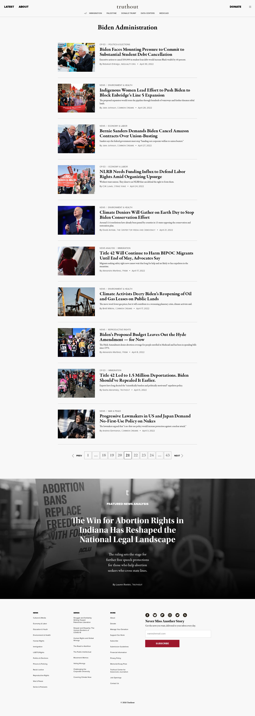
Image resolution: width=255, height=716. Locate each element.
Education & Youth (40, 629)
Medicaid (164, 13)
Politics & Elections (119, 44)
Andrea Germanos (111, 430)
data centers (148, 13)
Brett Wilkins (108, 308)
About (23, 7)
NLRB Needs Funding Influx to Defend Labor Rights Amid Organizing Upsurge (142, 174)
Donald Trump (128, 13)
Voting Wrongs (79, 663)
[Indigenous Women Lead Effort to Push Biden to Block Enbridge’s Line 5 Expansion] (76, 98)
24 (152, 455)
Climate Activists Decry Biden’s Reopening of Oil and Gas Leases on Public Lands (145, 296)
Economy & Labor (117, 126)
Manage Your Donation (119, 629)
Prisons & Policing (40, 664)
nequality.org (128, 64)
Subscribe (114, 641)
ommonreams (125, 108)
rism (125, 271)
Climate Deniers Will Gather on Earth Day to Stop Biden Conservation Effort (147, 215)
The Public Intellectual (82, 652)
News (102, 85)
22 (136, 455)
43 (168, 455)
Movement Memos (80, 657)
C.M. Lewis (108, 186)
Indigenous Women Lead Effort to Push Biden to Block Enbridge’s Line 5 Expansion (145, 93)
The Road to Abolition (82, 646)
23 (144, 455)
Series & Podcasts (40, 687)
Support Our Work (117, 635)
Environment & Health (120, 85)
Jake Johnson (109, 107)
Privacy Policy (115, 658)
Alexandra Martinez (112, 270)
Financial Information (118, 652)
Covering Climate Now (82, 677)
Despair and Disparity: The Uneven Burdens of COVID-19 (83, 630)
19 (112, 455)
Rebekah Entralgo (111, 64)
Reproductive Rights (119, 329)
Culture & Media (39, 618)
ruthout (125, 390)
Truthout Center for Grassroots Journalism (119, 670)
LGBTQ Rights (38, 652)
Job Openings (115, 677)
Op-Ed (103, 44)
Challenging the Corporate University (81, 670)
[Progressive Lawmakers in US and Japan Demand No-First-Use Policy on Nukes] (76, 424)
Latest (9, 7)
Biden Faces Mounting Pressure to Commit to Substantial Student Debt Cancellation (142, 52)
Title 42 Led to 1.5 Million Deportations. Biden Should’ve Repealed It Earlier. (144, 378)
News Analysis (107, 248)
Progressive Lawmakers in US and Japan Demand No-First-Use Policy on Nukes (145, 418)
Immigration (95, 13)
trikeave (120, 186)
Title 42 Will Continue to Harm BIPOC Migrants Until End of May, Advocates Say (146, 256)
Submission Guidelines (119, 646)
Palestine (112, 13)
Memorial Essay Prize (118, 664)
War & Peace (114, 411)
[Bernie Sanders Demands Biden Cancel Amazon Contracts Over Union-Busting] (76, 138)
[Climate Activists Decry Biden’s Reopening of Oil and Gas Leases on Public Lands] (76, 301)
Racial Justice (38, 669)
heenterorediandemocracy (136, 230)
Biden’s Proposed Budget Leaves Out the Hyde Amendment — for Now (143, 337)
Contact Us (114, 683)
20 (120, 455)
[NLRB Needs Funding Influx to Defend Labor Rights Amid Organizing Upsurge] (76, 179)
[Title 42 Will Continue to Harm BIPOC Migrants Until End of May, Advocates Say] (76, 261)
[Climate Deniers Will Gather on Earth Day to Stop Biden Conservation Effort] (76, 220)
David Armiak (109, 230)
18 (104, 455)
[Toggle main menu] (248, 7)
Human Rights (38, 641)
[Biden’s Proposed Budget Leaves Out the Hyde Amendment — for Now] (76, 342)
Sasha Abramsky (111, 390)
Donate (235, 7)
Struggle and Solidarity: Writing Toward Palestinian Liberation (82, 620)
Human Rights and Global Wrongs (83, 639)
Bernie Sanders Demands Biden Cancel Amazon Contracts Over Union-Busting (144, 133)
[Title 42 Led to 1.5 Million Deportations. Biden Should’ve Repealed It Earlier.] (76, 383)
